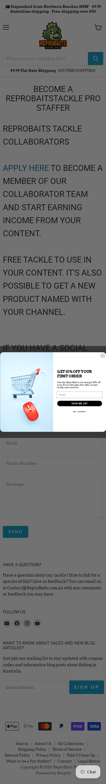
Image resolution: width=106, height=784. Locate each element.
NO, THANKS (79, 412)
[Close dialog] (103, 356)
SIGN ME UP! (79, 403)
